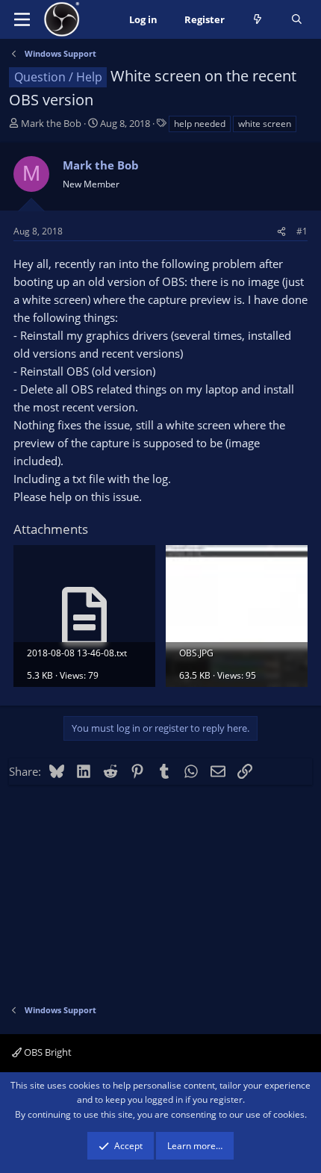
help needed (199, 123)
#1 (302, 231)
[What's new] (258, 19)
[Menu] (22, 19)
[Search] (297, 19)
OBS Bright (47, 1052)
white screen (264, 123)
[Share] (281, 231)
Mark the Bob (51, 123)
